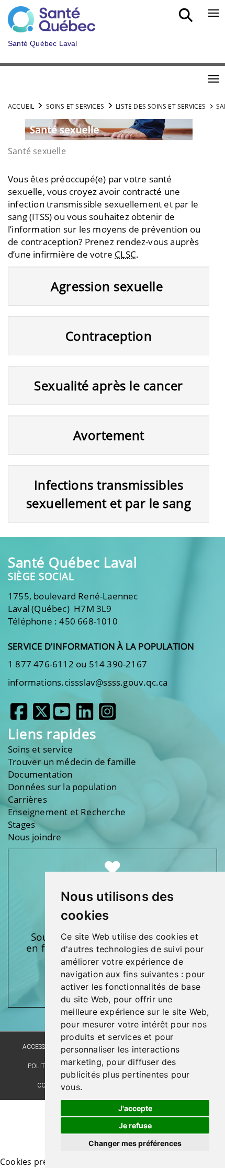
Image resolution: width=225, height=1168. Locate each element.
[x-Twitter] (41, 715)
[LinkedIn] (84, 715)
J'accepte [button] (135, 1108)
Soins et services (75, 106)
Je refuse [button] (135, 1125)
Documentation (40, 774)
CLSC (125, 254)
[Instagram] (107, 715)
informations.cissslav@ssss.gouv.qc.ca (87, 682)
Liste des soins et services (161, 106)
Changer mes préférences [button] (135, 1143)
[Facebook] (18, 715)
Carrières (27, 799)
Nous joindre (34, 837)
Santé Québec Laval (72, 562)
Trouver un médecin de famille (72, 762)
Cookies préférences (41, 1161)
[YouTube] (61, 715)
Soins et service (40, 749)
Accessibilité (43, 1046)
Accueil (21, 106)
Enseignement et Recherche (67, 812)
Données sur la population (62, 787)
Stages (21, 824)
